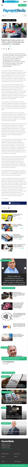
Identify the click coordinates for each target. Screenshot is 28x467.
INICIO (3, 20)
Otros (13, 20)
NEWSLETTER (22, 5)
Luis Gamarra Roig (8, 362)
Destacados (8, 20)
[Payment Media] (14, 9)
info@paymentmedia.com (6, 448)
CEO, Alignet (5, 363)
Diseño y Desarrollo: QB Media (18, 465)
